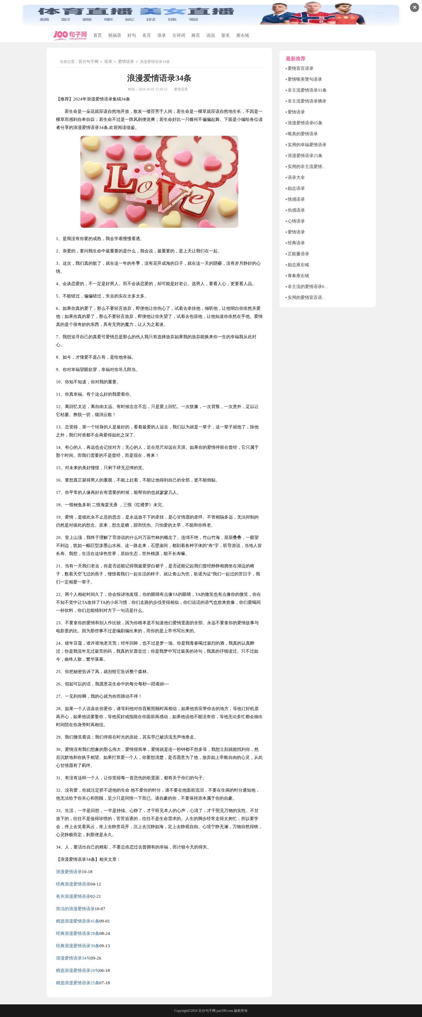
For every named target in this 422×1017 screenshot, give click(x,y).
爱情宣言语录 (300, 68)
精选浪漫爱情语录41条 (77, 921)
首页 (97, 35)
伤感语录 (296, 210)
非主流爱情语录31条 (307, 90)
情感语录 (296, 199)
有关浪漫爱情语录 (73, 896)
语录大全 (296, 177)
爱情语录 (126, 61)
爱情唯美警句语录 (305, 79)
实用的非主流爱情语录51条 (314, 166)
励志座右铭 (298, 264)
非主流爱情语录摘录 (307, 101)
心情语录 (296, 221)
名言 (146, 35)
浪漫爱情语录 (69, 871)
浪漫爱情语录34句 (73, 958)
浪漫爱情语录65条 (305, 123)
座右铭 (242, 35)
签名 (225, 35)
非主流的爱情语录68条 (309, 286)
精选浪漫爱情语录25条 (77, 983)
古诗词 (178, 35)
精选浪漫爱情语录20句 (77, 970)
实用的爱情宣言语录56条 (311, 297)
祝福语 (114, 35)
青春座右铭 (298, 275)
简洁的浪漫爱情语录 (75, 908)
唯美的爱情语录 (303, 134)
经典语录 (296, 243)
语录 (161, 35)
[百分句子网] (70, 35)
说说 (210, 35)
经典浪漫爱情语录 (73, 884)
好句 (131, 35)
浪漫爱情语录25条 (305, 155)
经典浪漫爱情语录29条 (77, 933)
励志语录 (296, 188)
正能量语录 (298, 254)
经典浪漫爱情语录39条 (77, 945)
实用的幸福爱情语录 (307, 144)
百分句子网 (88, 61)
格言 (195, 35)
